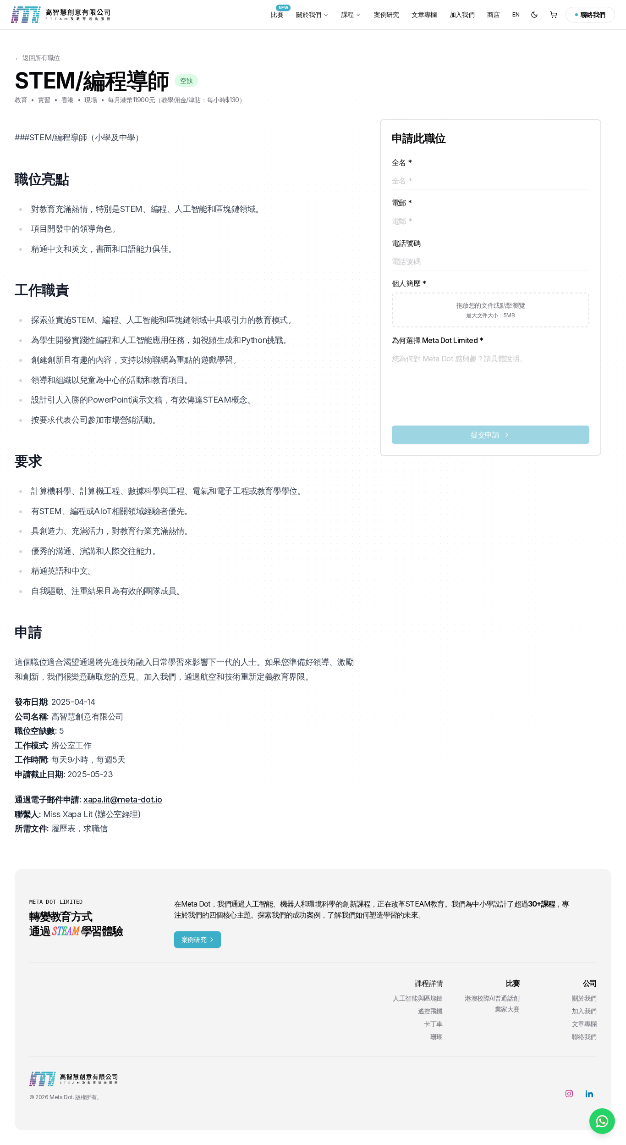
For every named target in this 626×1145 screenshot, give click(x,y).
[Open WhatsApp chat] (602, 1121)
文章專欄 (424, 14)
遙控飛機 (430, 1011)
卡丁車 (433, 1024)
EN (515, 14)
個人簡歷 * (409, 283)
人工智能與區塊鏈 (418, 998)
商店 (493, 14)
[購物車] (553, 14)
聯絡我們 (584, 1036)
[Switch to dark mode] (534, 14)
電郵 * (402, 202)
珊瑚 (436, 1036)
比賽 (279, 12)
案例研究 (386, 14)
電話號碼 (406, 243)
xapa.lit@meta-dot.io (122, 799)
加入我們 (462, 14)
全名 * (402, 162)
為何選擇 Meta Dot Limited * (437, 340)
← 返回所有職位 (37, 57)
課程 (347, 14)
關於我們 (308, 14)
